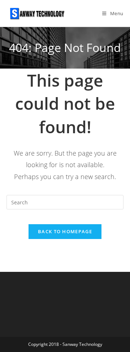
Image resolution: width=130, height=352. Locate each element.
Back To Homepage (65, 231)
